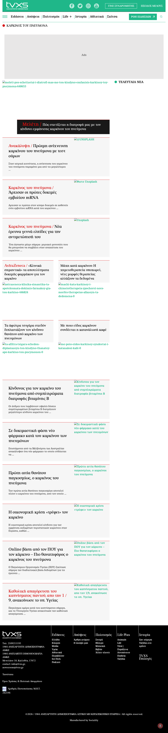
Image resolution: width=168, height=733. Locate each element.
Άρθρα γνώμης (82, 640)
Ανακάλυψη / (21, 146)
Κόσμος (56, 643)
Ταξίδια (121, 659)
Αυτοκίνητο (123, 653)
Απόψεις (33, 16)
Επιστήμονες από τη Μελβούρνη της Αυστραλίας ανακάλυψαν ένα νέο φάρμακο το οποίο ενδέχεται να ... (37, 452)
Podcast (56, 662)
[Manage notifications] (160, 725)
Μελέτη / (31, 124)
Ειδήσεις (17, 16)
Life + (67, 16)
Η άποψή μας (81, 643)
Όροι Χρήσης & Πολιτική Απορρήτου (22, 681)
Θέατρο (99, 643)
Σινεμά (99, 640)
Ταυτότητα (7, 674)
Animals (121, 640)
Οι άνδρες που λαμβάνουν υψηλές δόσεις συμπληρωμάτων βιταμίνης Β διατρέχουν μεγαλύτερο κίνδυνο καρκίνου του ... (32, 409)
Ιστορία (81, 16)
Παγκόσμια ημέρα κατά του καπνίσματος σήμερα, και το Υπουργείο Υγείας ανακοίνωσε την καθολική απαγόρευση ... (38, 611)
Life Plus (123, 635)
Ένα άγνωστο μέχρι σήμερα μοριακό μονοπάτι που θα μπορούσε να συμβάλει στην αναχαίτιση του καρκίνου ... (38, 248)
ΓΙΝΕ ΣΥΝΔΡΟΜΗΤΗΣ (121, 6)
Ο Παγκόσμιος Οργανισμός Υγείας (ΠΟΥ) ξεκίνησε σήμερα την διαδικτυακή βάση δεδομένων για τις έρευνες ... (37, 570)
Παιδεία (121, 656)
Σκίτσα (112, 16)
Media (55, 646)
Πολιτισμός (51, 16)
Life (119, 643)
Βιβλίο (98, 650)
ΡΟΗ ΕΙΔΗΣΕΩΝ (141, 17)
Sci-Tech (56, 659)
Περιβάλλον (58, 656)
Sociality (93, 720)
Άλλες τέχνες (102, 653)
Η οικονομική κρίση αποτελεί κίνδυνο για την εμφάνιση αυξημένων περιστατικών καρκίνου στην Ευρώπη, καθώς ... (38, 528)
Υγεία (55, 650)
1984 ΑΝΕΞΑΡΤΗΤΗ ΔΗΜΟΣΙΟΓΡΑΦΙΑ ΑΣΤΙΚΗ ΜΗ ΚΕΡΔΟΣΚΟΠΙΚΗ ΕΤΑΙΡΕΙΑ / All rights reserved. (89, 714)
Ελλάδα (56, 640)
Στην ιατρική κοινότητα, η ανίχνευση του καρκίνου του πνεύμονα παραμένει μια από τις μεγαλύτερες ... (38, 167)
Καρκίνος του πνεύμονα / (31, 188)
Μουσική (100, 646)
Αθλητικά (97, 16)
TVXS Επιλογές (145, 657)
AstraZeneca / (16, 265)
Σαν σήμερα (145, 640)
